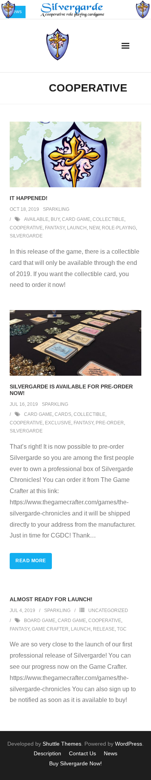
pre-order (110, 423)
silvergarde (26, 236)
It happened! (29, 198)
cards (63, 414)
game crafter (50, 629)
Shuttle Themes (62, 744)
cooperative (26, 228)
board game (39, 620)
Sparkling (56, 209)
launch (77, 228)
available (36, 219)
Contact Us (82, 753)
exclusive (58, 423)
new (94, 228)
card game (76, 219)
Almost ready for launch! (51, 599)
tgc (122, 629)
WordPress (128, 744)
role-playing (119, 228)
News (110, 753)
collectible (108, 219)
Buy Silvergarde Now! (75, 763)
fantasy (55, 228)
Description (47, 753)
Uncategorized (108, 610)
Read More (30, 560)
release (104, 629)
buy (55, 219)
